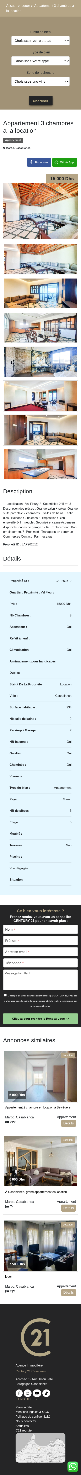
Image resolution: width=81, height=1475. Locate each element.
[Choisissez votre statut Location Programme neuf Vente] (40, 40)
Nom (10, 929)
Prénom (12, 940)
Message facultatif (17, 973)
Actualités (22, 1426)
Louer (25, 5)
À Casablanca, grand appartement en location (36, 1192)
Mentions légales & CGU (32, 1411)
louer (8, 1276)
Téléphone (14, 963)
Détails (68, 1123)
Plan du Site (24, 1407)
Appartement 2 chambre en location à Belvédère (37, 1107)
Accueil (12, 5)
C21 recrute (24, 1430)
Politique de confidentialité (33, 1416)
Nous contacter (26, 1421)
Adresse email (17, 952)
